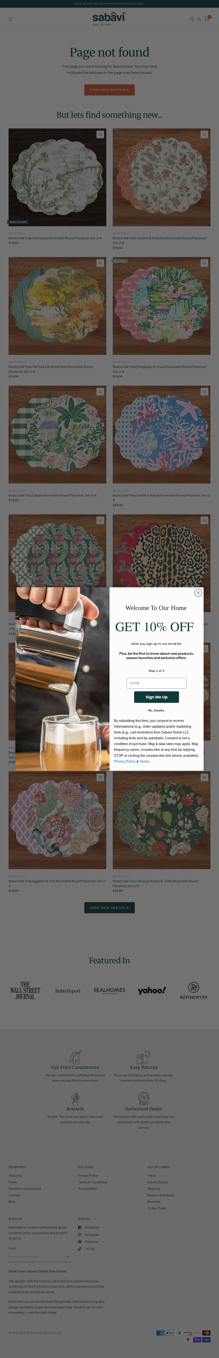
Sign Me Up (157, 697)
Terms (144, 761)
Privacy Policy (125, 761)
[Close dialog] (198, 592)
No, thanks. (156, 710)
